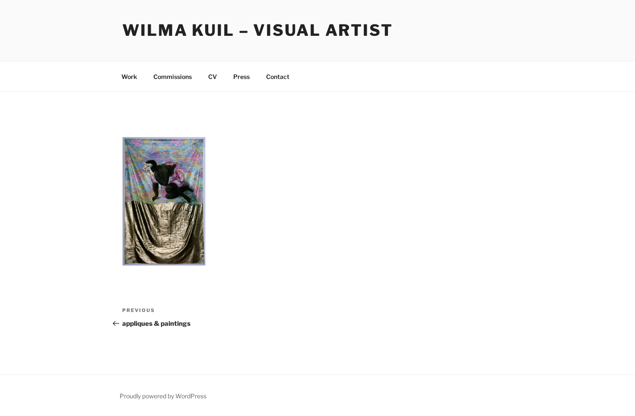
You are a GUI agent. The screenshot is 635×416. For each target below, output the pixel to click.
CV (212, 76)
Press (241, 76)
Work (129, 76)
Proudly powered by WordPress (163, 396)
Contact (277, 76)
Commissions (172, 76)
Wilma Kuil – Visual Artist (257, 30)
